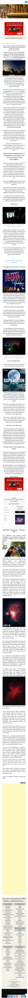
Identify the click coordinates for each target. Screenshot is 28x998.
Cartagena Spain (14, 982)
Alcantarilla (7, 951)
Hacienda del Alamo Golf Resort (20, 917)
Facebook (21, 530)
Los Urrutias (7, 924)
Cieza (20, 937)
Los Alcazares (8, 920)
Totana (19, 926)
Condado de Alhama (20, 913)
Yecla (20, 944)
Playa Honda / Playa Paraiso (8, 929)
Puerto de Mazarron (20, 921)
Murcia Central (8, 947)
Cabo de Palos (8, 906)
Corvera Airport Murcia (14, 984)
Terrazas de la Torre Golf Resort (8, 941)
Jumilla (19, 940)
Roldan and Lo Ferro (8, 933)
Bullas (19, 931)
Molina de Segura (8, 963)
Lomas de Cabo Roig (20, 977)
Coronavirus (14, 983)
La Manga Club (8, 913)
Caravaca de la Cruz (20, 934)
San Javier (8, 934)
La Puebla (8, 916)
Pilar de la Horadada (8, 927)
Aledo (20, 907)
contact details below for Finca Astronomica (15, 261)
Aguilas (19, 906)
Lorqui (7, 961)
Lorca (20, 918)
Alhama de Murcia (20, 908)
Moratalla (20, 942)
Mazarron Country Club (20, 965)
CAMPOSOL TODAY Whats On (14, 981)
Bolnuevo (20, 910)
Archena (8, 953)
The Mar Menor (8, 904)
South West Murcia (20, 904)
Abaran (7, 950)
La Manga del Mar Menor (7, 914)
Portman (8, 931)
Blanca (7, 954)
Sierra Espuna (20, 924)
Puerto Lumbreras (20, 923)
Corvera (8, 956)
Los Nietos (8, 923)
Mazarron (20, 920)
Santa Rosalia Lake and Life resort (8, 938)
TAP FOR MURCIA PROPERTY (14, 38)
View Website (6, 530)
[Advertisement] (14, 839)
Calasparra (19, 933)
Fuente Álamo (14, 91)
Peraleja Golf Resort (7, 967)
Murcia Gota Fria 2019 (14, 985)
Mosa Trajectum (7, 964)
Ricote (7, 968)
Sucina (7, 970)
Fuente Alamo (20, 914)
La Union (8, 918)
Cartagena (6, 85)
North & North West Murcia (20, 928)
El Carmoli (8, 908)
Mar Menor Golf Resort (8, 926)
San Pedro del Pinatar (7, 936)
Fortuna (19, 939)
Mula (20, 943)
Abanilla (8, 948)
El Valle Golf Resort (8, 957)
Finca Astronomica (8, 57)
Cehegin (20, 936)
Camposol (20, 911)
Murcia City (7, 966)
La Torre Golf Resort (8, 917)
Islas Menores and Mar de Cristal (8, 911)
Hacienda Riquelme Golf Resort (8, 959)
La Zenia (20, 975)
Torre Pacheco (8, 943)
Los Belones (7, 921)
